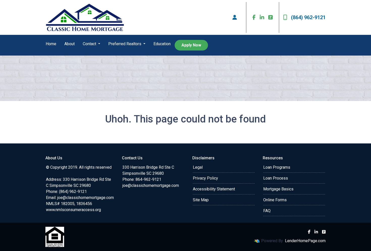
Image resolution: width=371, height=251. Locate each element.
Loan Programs (276, 167)
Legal (198, 167)
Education (162, 43)
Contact (90, 43)
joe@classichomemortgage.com (85, 197)
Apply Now (191, 45)
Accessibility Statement (214, 189)
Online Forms (275, 199)
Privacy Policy (205, 178)
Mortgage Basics (278, 189)
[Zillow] (270, 17)
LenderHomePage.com (305, 240)
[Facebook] (254, 17)
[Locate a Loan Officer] (234, 17)
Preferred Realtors (125, 43)
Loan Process (275, 178)
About (69, 43)
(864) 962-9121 (308, 17)
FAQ (267, 210)
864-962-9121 (148, 179)
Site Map (201, 199)
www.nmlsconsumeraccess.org (73, 209)
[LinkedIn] (262, 17)
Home (51, 43)
